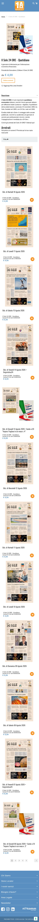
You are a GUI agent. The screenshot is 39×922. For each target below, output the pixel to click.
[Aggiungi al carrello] (32, 200)
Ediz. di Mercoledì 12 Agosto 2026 (15, 488)
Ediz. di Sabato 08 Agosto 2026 (14, 725)
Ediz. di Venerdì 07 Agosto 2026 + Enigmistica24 (14, 785)
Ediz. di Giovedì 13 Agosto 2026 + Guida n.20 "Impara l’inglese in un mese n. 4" (18, 430)
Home (3, 16)
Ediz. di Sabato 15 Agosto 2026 (13, 310)
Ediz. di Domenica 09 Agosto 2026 (14, 666)
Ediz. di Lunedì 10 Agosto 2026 (14, 606)
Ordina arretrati (8, 80)
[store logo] (19, 6)
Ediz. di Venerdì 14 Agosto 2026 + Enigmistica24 (15, 371)
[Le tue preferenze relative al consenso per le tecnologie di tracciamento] (35, 918)
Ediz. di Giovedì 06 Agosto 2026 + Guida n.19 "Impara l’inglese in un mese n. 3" (19, 845)
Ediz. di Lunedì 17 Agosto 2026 (14, 251)
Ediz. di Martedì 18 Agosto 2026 (13, 191)
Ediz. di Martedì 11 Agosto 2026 (13, 547)
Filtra (5, 139)
